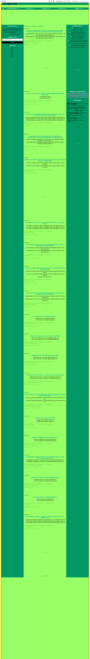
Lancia (72, 115)
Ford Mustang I (82, 117)
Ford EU (73, 106)
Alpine (86, 112)
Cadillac (69, 121)
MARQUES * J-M (45, 8)
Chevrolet (73, 112)
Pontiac (72, 110)
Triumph (84, 105)
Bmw (77, 120)
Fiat (80, 115)
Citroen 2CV (85, 110)
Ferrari (68, 105)
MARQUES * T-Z (78, 8)
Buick (78, 117)
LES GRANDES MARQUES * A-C (12, 8)
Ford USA (79, 107)
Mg (78, 115)
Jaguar (86, 103)
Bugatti (82, 113)
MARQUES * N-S (62, 8)
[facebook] (49, 1)
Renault (72, 103)
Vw (75, 115)
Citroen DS (68, 110)
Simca (81, 120)
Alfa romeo (71, 120)
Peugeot (70, 108)
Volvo (87, 107)
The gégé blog (27, 26)
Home (3, 8)
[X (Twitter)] (51, 1)
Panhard (82, 103)
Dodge (79, 103)
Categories (34, 26)
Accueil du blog (12, 33)
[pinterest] (53, 1)
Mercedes (79, 110)
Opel (68, 115)
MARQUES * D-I (29, 8)
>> (47, 576)
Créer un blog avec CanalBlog (12, 34)
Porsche (79, 106)
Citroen (72, 117)
